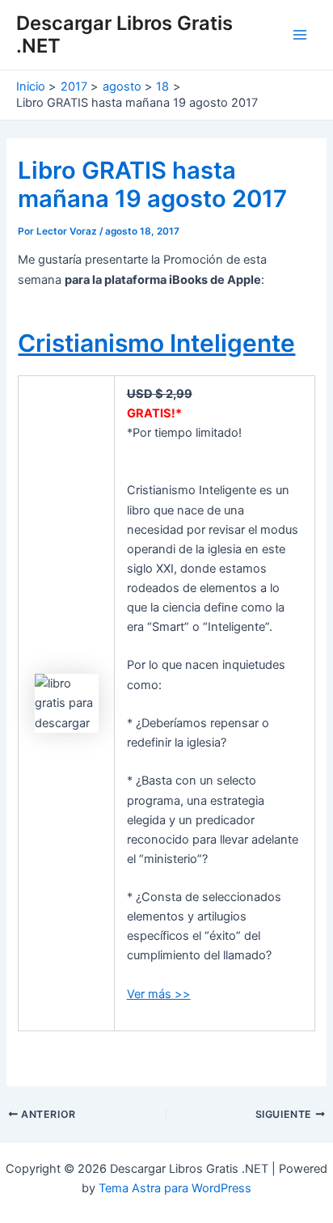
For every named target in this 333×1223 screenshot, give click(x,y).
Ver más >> (159, 994)
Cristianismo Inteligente (156, 343)
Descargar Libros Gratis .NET (124, 34)
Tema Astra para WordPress (175, 1188)
